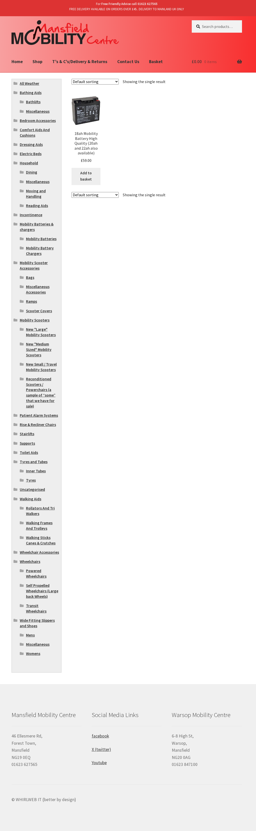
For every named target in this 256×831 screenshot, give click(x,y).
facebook (100, 736)
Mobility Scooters (35, 320)
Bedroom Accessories (38, 120)
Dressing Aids (31, 144)
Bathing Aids (31, 92)
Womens (33, 653)
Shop (37, 61)
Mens (30, 635)
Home (17, 61)
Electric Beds (31, 153)
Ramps (31, 301)
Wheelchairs (30, 561)
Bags (30, 277)
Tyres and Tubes (34, 461)
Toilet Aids (29, 452)
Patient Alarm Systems (39, 415)
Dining (31, 172)
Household (29, 163)
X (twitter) (101, 749)
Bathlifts (33, 102)
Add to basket (86, 176)
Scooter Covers (39, 311)
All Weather (29, 83)
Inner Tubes (36, 471)
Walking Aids (30, 499)
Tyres (31, 480)
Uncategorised (32, 489)
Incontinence (31, 214)
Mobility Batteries (41, 238)
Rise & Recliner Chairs (38, 424)
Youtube (99, 762)
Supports (27, 443)
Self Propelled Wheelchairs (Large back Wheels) (42, 591)
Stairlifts (27, 433)
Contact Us (128, 61)
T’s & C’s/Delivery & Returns (79, 61)
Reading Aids (37, 205)
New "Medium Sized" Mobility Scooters (39, 349)
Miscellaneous (38, 111)
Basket (156, 61)
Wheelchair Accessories (39, 552)
